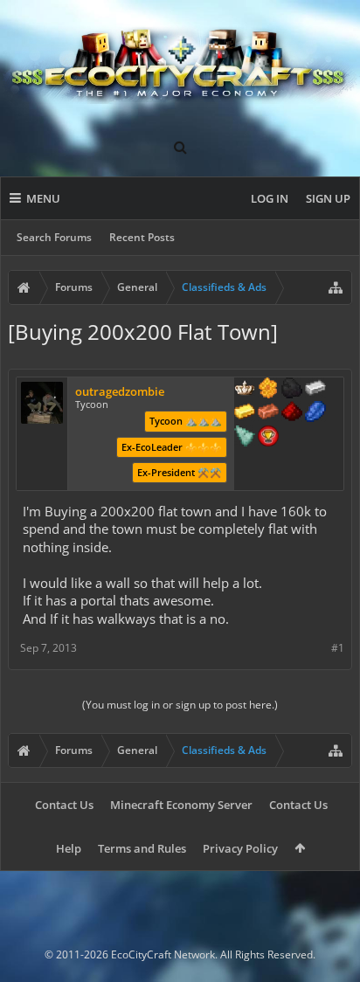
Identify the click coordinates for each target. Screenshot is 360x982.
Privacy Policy (240, 848)
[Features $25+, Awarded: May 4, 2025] (268, 389)
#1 (337, 647)
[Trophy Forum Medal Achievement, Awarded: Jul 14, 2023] (268, 437)
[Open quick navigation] (335, 287)
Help (68, 848)
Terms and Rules (142, 848)
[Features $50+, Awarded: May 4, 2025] (291, 389)
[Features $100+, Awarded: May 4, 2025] (244, 413)
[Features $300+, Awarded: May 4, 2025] (244, 437)
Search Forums (54, 237)
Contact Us (64, 805)
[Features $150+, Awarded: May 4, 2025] (268, 413)
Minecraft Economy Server (181, 805)
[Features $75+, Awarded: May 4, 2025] (315, 389)
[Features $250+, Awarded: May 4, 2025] (315, 413)
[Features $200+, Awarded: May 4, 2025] (291, 413)
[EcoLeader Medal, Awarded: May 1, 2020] (244, 389)
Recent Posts (142, 237)
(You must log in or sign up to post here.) (180, 704)
